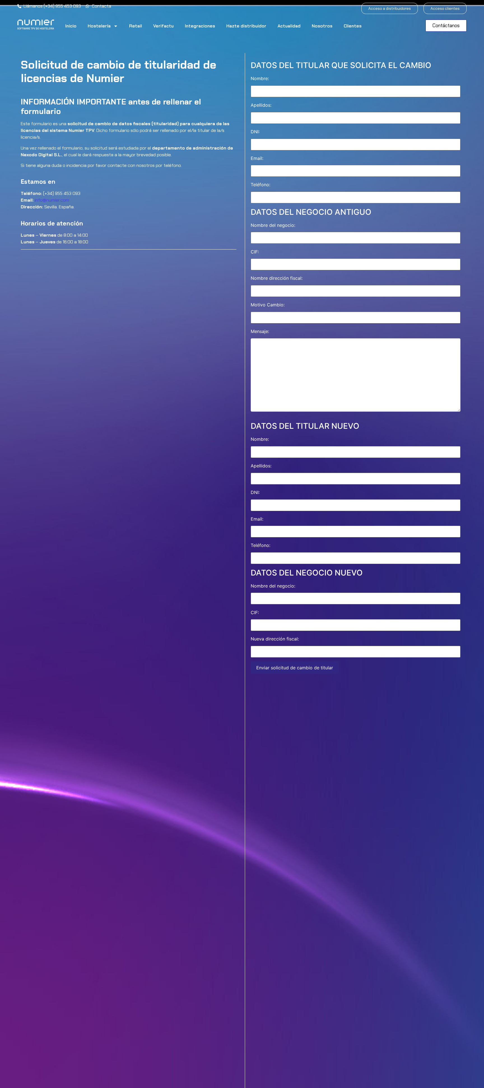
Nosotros (322, 26)
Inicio (70, 26)
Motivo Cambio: (268, 304)
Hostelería (99, 26)
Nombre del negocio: (273, 225)
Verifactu (163, 26)
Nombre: (260, 78)
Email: (257, 158)
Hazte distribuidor (246, 26)
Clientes (353, 26)
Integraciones (200, 26)
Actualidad (289, 26)
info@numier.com (52, 200)
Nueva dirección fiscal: (275, 639)
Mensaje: (260, 331)
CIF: (255, 252)
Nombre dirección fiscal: (276, 278)
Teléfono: (260, 184)
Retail (135, 26)
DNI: (255, 131)
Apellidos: (261, 105)
